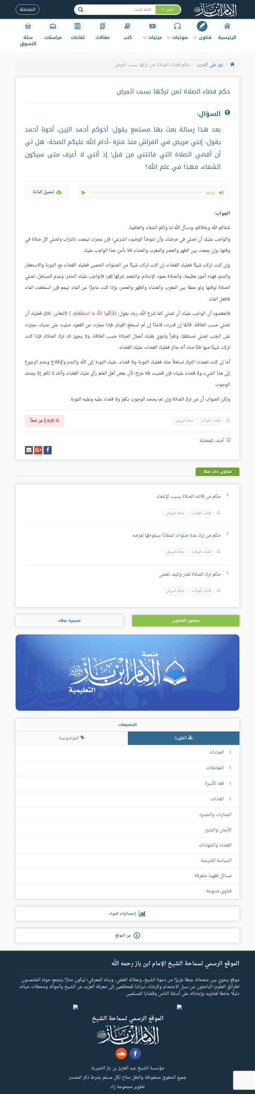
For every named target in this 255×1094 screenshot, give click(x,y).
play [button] (84, 192)
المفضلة (27, 9)
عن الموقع (124, 935)
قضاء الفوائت (210, 421)
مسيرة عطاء (69, 620)
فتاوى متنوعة (219, 891)
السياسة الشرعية (216, 860)
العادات (217, 799)
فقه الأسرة (214, 784)
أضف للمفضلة (212, 441)
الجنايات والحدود (215, 815)
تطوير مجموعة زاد (127, 1086)
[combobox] (121, 9)
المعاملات (215, 768)
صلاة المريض (184, 421)
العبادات (216, 753)
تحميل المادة (43, 192)
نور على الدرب (210, 65)
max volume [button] (221, 192)
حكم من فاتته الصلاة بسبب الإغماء (188, 496)
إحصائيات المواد (124, 913)
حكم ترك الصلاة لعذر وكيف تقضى (190, 574)
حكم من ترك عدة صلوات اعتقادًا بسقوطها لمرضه (176, 535)
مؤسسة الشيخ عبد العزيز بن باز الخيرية (127, 1068)
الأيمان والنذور (218, 830)
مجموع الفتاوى (185, 620)
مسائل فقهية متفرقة (213, 876)
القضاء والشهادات (215, 845)
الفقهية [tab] (181, 738)
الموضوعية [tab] (70, 738)
